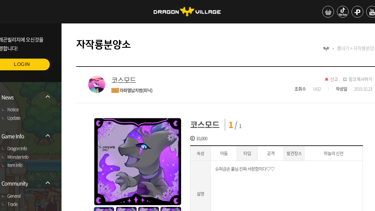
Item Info (14, 165)
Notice (12, 110)
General (14, 196)
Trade (12, 204)
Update (13, 118)
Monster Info (17, 157)
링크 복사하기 (360, 79)
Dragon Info (17, 149)
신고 (334, 79)
